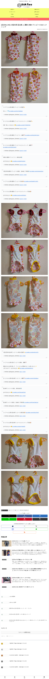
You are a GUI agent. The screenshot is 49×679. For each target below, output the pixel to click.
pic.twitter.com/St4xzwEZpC (19, 392)
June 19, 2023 (23, 114)
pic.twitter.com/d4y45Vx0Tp (31, 352)
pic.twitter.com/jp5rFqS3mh (18, 161)
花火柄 (22, 510)
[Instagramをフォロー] (12, 529)
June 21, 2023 (23, 174)
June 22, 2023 (23, 184)
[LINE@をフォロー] (36, 529)
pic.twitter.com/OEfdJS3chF (9, 147)
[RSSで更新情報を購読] (24, 532)
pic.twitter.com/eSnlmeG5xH (36, 171)
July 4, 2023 (22, 381)
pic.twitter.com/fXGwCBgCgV (31, 402)
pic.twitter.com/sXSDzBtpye (31, 378)
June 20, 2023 (23, 138)
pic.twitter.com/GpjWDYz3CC (31, 181)
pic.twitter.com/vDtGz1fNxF (32, 412)
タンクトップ (12, 510)
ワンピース (17, 510)
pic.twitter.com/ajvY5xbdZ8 (18, 426)
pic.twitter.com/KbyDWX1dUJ (32, 135)
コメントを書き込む (24, 632)
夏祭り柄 (26, 510)
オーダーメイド (5, 510)
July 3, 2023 (22, 355)
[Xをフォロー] (36, 526)
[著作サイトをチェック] (12, 526)
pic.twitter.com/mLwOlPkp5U (19, 195)
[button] (40, 519)
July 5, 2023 (22, 406)
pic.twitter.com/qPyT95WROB (23, 125)
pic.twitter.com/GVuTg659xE (16, 111)
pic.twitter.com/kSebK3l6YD (26, 368)
